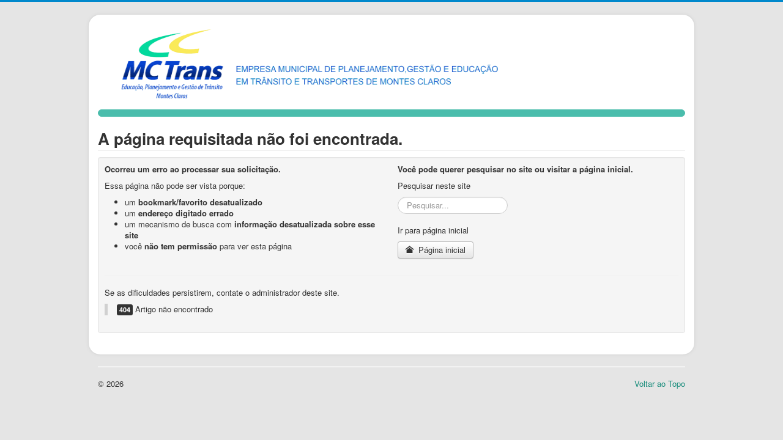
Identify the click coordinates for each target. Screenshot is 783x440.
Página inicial (441, 249)
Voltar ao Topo (659, 383)
